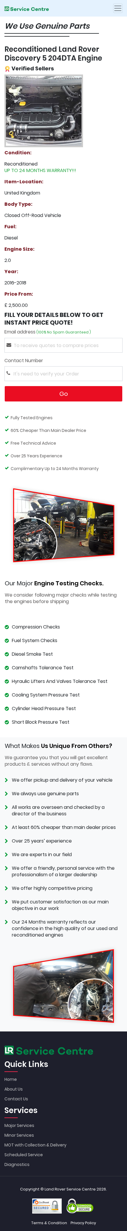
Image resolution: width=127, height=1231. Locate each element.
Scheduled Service (23, 1155)
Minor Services (19, 1135)
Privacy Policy (83, 1222)
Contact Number (44, 360)
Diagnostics (17, 1164)
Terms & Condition (49, 1222)
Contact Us (16, 1099)
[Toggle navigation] (118, 8)
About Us (13, 1089)
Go (63, 394)
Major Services (19, 1125)
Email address (47, 332)
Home (10, 1079)
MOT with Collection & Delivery (35, 1145)
